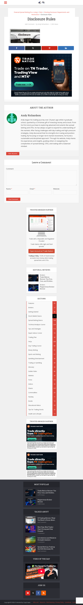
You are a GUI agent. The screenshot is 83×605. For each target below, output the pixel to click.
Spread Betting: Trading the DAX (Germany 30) (46, 548)
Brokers (42, 275)
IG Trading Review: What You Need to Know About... (47, 519)
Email (32, 189)
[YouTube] (27, 593)
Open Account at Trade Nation (41, 251)
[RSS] (43, 593)
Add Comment (29, 24)
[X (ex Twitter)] (33, 593)
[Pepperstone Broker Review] (34, 287)
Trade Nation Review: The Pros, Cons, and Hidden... (46, 279)
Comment (10, 169)
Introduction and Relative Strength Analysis (47, 539)
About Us (42, 602)
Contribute (68, 602)
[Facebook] (38, 593)
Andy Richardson (43, 24)
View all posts (12, 154)
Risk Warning (50, 602)
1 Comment (41, 533)
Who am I (36, 602)
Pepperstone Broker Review (47, 288)
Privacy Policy (59, 602)
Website (56, 189)
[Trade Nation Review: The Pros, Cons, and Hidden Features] (34, 277)
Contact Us (75, 602)
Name (9, 189)
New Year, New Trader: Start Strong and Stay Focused (46, 529)
